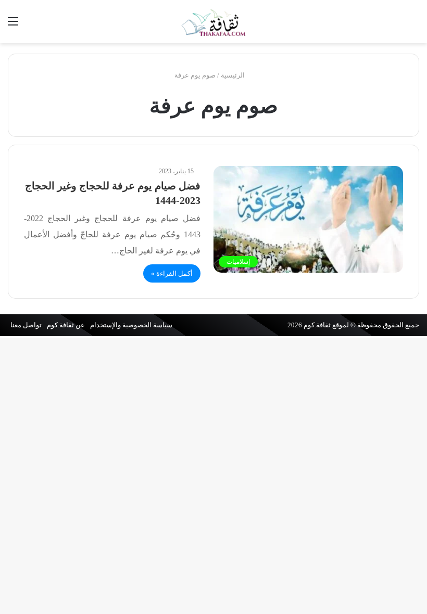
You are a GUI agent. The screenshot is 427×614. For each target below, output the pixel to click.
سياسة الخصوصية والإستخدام (131, 325)
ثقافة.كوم (317, 325)
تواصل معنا (26, 325)
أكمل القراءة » (172, 273)
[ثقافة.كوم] (213, 21)
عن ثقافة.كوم (66, 325)
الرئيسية (233, 75)
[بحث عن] (414, 25)
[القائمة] (13, 25)
